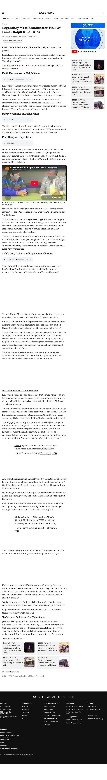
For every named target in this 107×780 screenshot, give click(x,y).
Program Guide (49, 712)
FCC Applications (72, 717)
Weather (26, 18)
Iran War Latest (5, 709)
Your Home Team (83, 18)
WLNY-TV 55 (48, 709)
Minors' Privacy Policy (95, 719)
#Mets (18, 444)
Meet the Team (49, 706)
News (17, 18)
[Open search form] (103, 13)
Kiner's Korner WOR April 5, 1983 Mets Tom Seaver (24, 202)
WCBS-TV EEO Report (74, 720)
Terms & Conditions (51, 722)
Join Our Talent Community (5, 738)
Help (2, 743)
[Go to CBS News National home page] (46, 13)
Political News (5, 706)
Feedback (3, 746)
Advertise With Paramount (9, 735)
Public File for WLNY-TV (74, 709)
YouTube (8, 205)
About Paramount (6, 732)
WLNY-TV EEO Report (73, 723)
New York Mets (12, 672)
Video (56, 18)
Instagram (25, 712)
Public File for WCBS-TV (74, 706)
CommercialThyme (57, 202)
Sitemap (47, 725)
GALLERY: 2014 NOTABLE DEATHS (20, 390)
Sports (48, 18)
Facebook (25, 709)
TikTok (24, 715)
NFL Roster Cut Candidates (5, 713)
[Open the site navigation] (17, 13)
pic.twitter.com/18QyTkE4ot (40, 447)
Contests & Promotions (52, 715)
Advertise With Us (50, 719)
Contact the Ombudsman (9, 749)
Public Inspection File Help (73, 713)
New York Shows (67, 18)
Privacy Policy (92, 706)
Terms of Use (92, 715)
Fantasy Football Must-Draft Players (8, 717)
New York (6, 18)
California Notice (93, 709)
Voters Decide (38, 18)
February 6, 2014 (48, 452)
